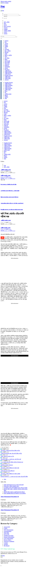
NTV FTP (6, 534)
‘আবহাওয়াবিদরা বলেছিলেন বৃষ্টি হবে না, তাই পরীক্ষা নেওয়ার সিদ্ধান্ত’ (12, 203)
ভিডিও (6, 91)
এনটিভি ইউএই (8, 74)
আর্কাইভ (6, 97)
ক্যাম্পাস (5, 28)
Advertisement (7, 531)
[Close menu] (1, 38)
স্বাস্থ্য (6, 53)
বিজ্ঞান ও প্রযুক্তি (8, 55)
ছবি (5, 92)
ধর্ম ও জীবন (7, 58)
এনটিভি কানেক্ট (7, 78)
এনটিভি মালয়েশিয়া (8, 72)
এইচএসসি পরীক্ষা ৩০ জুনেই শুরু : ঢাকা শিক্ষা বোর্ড (11, 459)
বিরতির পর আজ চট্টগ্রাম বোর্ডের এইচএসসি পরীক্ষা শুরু (9, 197)
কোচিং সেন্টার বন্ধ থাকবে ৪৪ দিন (7, 456)
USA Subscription (8, 538)
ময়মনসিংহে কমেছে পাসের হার (7, 465)
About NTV (7, 527)
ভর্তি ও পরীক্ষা (6, 22)
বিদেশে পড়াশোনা (7, 26)
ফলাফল (5, 32)
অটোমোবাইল (7, 66)
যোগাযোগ (7, 79)
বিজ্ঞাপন (6, 95)
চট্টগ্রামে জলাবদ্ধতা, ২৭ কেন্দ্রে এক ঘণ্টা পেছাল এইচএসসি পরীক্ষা (14, 476)
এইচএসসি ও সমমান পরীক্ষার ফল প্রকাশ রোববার (10, 473)
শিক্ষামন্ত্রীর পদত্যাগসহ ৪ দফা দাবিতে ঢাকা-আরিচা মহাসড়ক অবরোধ (12, 209)
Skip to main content (6, 1)
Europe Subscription (9, 537)
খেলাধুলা (6, 43)
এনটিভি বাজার (7, 77)
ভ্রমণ (6, 56)
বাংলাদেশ (6, 40)
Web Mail (6, 532)
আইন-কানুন (7, 64)
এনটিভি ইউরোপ (8, 71)
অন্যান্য (5, 33)
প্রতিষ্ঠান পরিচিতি (7, 30)
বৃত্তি (5, 23)
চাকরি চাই (7, 65)
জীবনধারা (6, 52)
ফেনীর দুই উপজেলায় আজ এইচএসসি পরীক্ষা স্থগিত (11, 453)
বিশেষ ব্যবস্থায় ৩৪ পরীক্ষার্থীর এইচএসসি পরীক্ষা (8, 184)
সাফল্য (5, 25)
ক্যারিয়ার (5, 29)
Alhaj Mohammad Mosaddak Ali (10, 496)
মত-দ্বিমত (7, 49)
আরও (5, 479)
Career (5, 528)
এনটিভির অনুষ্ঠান (8, 94)
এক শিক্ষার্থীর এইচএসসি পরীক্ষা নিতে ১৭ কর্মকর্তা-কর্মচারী (10, 190)
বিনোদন (6, 45)
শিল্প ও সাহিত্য (8, 51)
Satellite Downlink (8, 535)
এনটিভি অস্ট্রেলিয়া (8, 85)
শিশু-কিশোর (7, 69)
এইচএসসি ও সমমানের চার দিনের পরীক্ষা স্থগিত (10, 450)
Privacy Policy (7, 540)
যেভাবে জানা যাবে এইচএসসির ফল (7, 470)
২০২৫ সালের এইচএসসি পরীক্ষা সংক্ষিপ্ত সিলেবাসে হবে (12, 462)
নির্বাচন (6, 59)
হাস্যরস (6, 68)
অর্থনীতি (6, 46)
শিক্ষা (3, 6)
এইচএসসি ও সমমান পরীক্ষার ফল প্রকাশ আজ (10, 468)
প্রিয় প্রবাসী (7, 62)
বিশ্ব (6, 42)
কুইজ (6, 98)
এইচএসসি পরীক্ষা (4, 447)
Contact (6, 542)
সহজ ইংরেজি (7, 61)
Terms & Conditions (9, 541)
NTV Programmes (8, 529)
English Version (9, 75)
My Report (6, 545)
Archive (6, 544)
